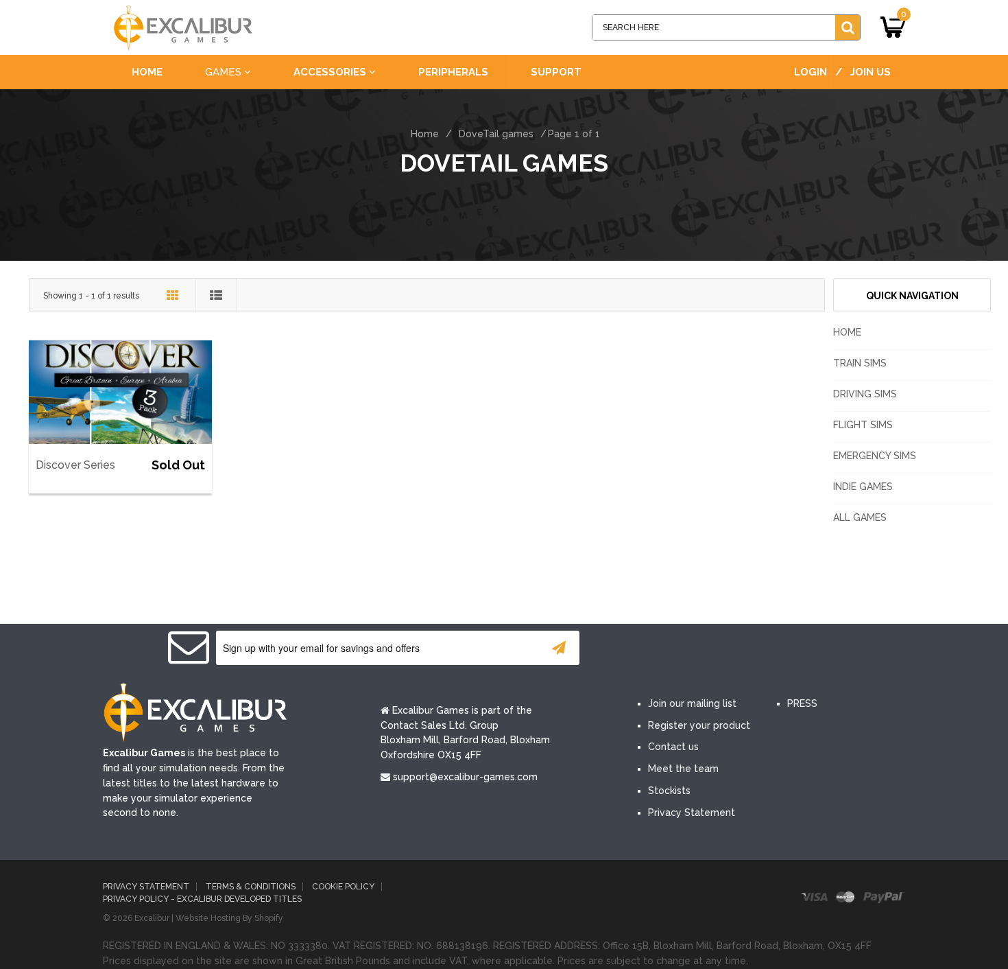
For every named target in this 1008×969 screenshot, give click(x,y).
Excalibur (151, 918)
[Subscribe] (559, 648)
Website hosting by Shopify (229, 918)
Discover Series (75, 464)
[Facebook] (653, 649)
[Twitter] (694, 649)
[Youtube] (736, 649)
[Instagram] (777, 649)
